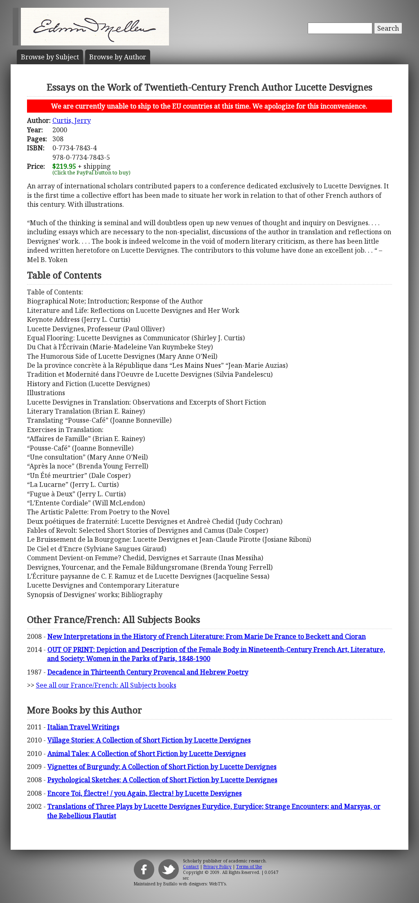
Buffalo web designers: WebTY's (194, 884)
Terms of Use (249, 866)
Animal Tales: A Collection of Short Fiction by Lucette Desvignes (146, 753)
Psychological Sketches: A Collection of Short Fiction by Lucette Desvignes (162, 779)
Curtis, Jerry (71, 120)
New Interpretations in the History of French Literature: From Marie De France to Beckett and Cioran (206, 636)
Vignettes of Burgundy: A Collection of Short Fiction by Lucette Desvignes (162, 766)
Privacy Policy (217, 866)
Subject (50, 57)
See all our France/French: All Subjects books (106, 685)
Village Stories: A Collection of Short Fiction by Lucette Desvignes (149, 740)
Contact (191, 866)
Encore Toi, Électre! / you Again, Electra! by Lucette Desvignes (144, 793)
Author (117, 57)
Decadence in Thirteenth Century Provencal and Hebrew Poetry (147, 672)
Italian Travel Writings (83, 726)
